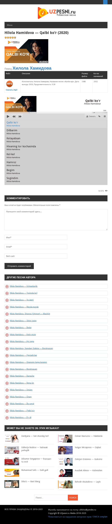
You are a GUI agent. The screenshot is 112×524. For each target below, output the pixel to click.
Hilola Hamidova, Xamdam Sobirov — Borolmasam (31, 348)
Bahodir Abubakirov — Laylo (88, 482)
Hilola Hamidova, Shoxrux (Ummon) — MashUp (30, 314)
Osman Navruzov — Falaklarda (88, 436)
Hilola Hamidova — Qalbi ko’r (22, 410)
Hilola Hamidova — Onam (21, 397)
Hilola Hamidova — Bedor (21, 327)
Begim (13, 171)
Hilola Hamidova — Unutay (21, 390)
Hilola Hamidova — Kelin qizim (23, 334)
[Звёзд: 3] (10, 37)
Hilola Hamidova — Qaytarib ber (23, 355)
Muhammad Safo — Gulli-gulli (34, 470)
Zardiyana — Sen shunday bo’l (35, 436)
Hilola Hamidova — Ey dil (20, 417)
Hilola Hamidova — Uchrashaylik (23, 286)
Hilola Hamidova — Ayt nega (22, 341)
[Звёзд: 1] (6, 37)
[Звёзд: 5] (15, 37)
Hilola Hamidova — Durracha (22, 376)
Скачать (92, 116)
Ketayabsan (13, 140)
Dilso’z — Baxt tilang (30, 481)
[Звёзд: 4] (13, 37)
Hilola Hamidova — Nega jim (22, 383)
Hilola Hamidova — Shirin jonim (23, 321)
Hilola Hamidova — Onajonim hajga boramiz (28, 362)
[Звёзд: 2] (8, 37)
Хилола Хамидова (32, 68)
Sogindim (13, 179)
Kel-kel (13, 155)
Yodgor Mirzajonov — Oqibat (88, 447)
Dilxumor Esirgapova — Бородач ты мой (36, 460)
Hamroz (13, 164)
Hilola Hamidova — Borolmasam (23, 369)
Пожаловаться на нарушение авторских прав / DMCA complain (77, 517)
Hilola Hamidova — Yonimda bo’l (23, 293)
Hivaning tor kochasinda (21, 148)
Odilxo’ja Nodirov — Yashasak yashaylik (34, 448)
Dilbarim (13, 132)
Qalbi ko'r (13, 124)
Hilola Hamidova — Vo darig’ (22, 300)
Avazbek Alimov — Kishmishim (88, 470)
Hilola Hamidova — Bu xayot (22, 404)
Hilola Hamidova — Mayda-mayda (24, 307)
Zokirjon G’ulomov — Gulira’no (88, 459)
